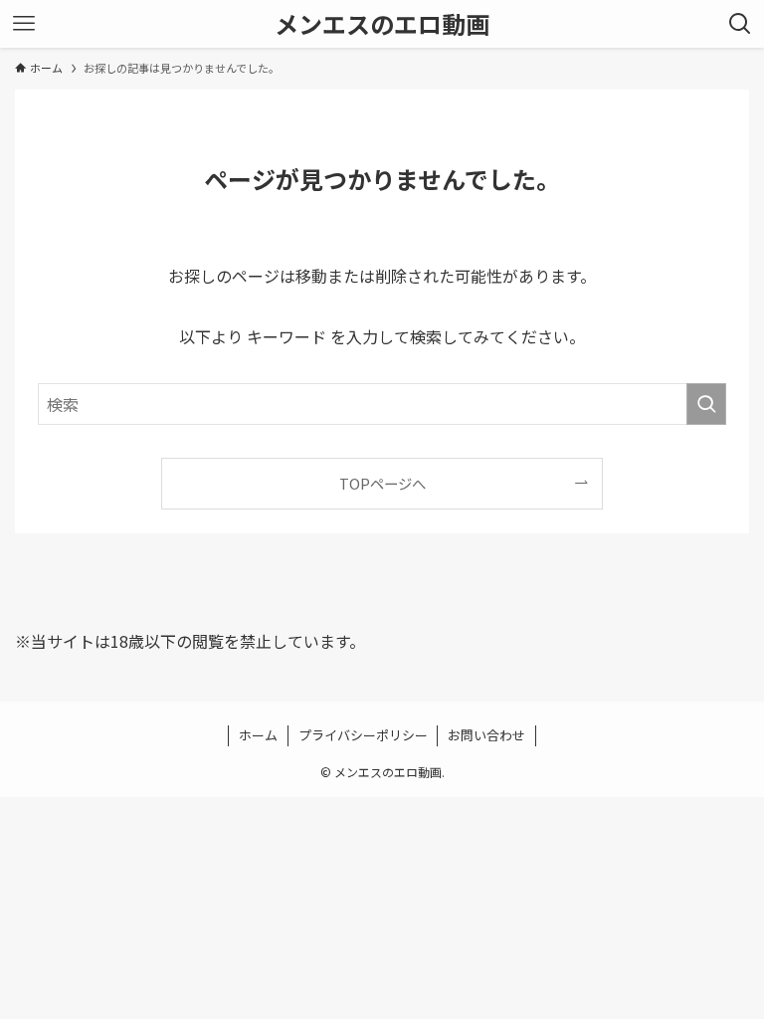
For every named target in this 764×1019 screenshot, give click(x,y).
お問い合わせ (486, 734)
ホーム (258, 734)
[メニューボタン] (24, 24)
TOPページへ (382, 483)
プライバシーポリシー (363, 734)
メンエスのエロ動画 (382, 24)
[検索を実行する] (706, 404)
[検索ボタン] (740, 24)
